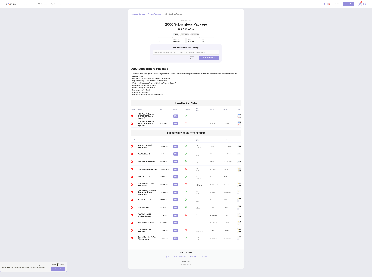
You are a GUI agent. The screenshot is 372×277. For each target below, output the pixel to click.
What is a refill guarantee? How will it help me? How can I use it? (154, 83)
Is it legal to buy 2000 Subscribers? (144, 85)
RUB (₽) (336, 4)
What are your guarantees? (141, 92)
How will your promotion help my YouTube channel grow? (151, 78)
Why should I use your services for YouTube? (147, 95)
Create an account (180, 257)
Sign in (167, 257)
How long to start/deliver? (141, 90)
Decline (62, 264)
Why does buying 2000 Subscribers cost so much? (149, 81)
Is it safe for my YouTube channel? (143, 88)
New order (348, 4)
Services (25, 4)
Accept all (58, 269)
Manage (54, 264)
